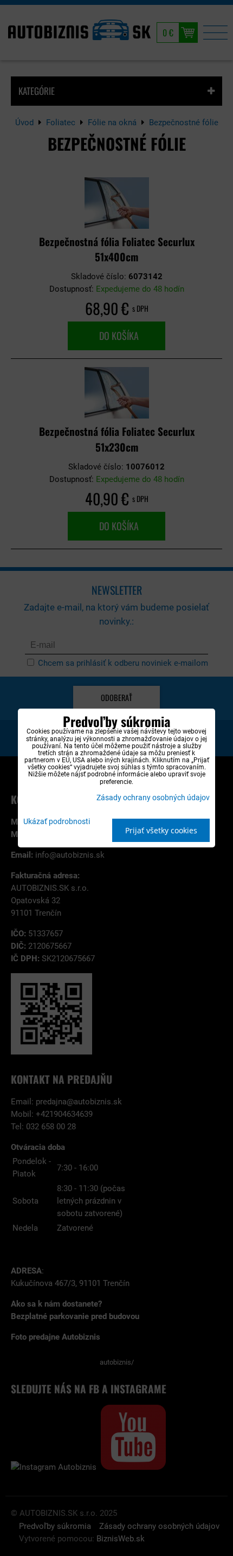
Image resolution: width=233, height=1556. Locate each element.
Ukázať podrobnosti (56, 822)
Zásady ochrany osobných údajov (153, 797)
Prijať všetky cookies (161, 830)
